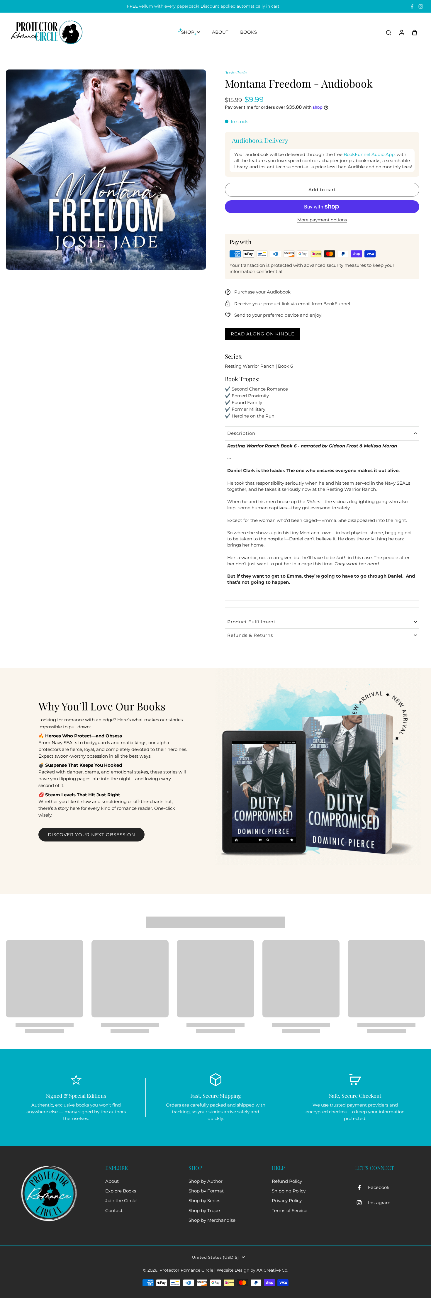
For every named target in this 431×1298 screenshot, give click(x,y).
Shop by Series (204, 1200)
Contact (114, 1210)
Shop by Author (206, 1181)
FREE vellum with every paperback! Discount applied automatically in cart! (204, 6)
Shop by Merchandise (212, 1220)
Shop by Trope (204, 1210)
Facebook (378, 1187)
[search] (388, 32)
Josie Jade (236, 72)
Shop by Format (206, 1191)
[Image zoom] (106, 169)
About (112, 1181)
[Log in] (401, 32)
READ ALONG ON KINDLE (262, 334)
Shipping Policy (289, 1191)
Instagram (379, 1202)
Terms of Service (289, 1210)
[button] (322, 189)
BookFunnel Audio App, (370, 154)
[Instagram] (420, 6)
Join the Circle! (121, 1200)
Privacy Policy (287, 1200)
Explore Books (120, 1191)
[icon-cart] (414, 32)
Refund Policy (287, 1181)
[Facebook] (412, 6)
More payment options (322, 220)
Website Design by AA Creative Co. (252, 1270)
